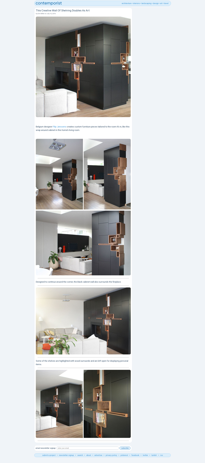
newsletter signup (66, 455)
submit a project (49, 455)
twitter (145, 455)
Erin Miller (41, 13)
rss (161, 455)
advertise (98, 455)
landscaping (146, 3)
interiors (136, 3)
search (80, 455)
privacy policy (111, 455)
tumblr (154, 455)
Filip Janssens (59, 126)
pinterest (124, 455)
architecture (126, 3)
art (161, 3)
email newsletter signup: (46, 448)
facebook (135, 455)
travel (166, 3)
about (88, 455)
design (156, 3)
